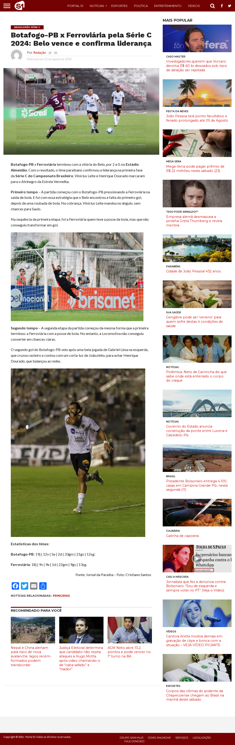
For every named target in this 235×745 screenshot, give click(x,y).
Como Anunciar (159, 737)
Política (141, 6)
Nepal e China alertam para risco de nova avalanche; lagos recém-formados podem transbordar (31, 656)
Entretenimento (168, 6)
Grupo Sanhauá (131, 737)
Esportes (119, 6)
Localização (202, 737)
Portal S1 (75, 6)
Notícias (97, 6)
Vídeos (194, 6)
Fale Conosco (134, 741)
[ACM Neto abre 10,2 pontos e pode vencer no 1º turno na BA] (130, 642)
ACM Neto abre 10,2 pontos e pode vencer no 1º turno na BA (129, 652)
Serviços (181, 737)
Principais (61, 595)
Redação (39, 52)
